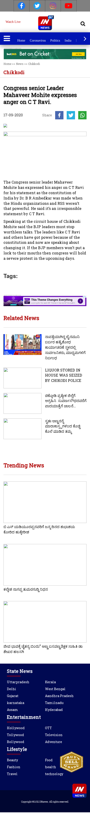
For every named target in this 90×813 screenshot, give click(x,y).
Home (21, 40)
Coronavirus (38, 40)
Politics (55, 40)
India (68, 40)
